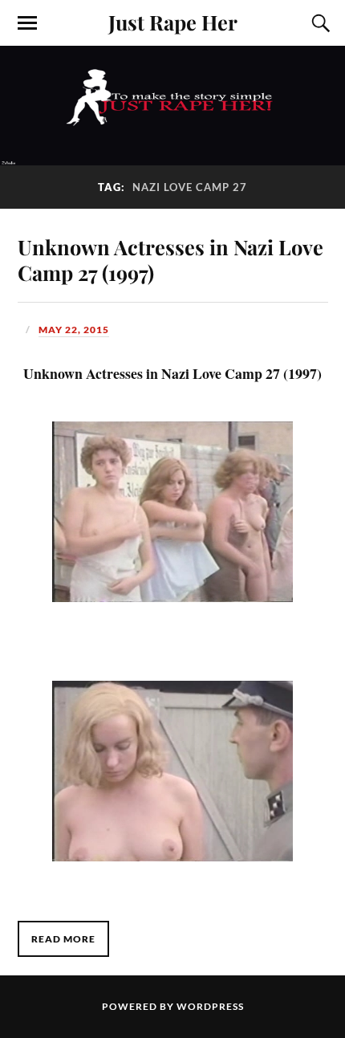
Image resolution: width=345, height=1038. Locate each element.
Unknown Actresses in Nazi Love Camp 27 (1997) (170, 259)
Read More (63, 939)
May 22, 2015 (74, 330)
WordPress (210, 1006)
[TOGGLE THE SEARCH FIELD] (318, 23)
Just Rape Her (172, 21)
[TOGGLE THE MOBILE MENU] (27, 23)
